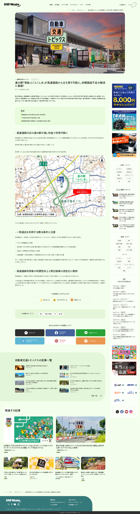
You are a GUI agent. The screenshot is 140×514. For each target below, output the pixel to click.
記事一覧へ (94, 395)
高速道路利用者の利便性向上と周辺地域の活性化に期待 (36, 121)
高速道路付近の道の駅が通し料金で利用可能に (34, 114)
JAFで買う (88, 4)
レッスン (129, 267)
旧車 (129, 181)
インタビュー (119, 258)
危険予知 (129, 172)
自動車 (51, 4)
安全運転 (57, 4)
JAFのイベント (129, 175)
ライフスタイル (74, 4)
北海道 (119, 240)
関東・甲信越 (48, 313)
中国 (129, 246)
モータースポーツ (129, 264)
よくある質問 (53, 504)
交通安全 (119, 178)
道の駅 (60, 313)
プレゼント (119, 168)
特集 (118, 175)
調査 (129, 261)
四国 (119, 250)
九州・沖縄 (129, 250)
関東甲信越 (119, 243)
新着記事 (52, 499)
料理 (119, 267)
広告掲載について (73, 504)
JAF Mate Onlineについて (57, 502)
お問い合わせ (72, 499)
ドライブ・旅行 (64, 4)
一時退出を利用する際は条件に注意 (31, 117)
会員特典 (119, 172)
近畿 (119, 246)
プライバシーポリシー (74, 502)
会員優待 (129, 168)
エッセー (81, 4)
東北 (41, 313)
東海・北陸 (129, 243)
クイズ (129, 178)
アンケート (118, 264)
